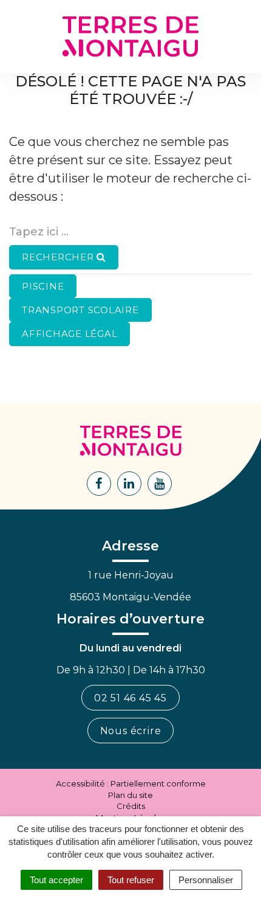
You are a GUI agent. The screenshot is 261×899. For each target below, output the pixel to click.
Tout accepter (56, 880)
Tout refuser (130, 880)
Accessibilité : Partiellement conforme (131, 783)
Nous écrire (130, 731)
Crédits (131, 806)
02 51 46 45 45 (130, 698)
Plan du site (130, 795)
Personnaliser (205, 880)
